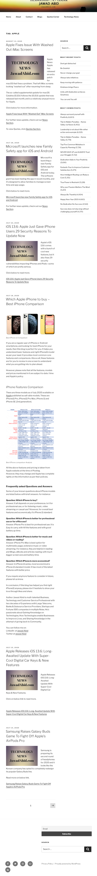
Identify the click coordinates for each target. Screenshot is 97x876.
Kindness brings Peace (69, 87)
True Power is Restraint (69, 182)
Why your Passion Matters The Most (75, 187)
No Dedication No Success (71, 204)
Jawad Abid (22, 631)
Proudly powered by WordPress (67, 864)
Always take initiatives (69, 77)
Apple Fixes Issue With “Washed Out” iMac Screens (30, 114)
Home (8, 17)
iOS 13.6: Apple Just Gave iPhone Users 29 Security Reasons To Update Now (30, 231)
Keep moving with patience (71, 82)
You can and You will (68, 99)
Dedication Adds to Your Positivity (73, 160)
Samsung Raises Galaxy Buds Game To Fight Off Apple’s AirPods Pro (28, 736)
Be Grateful (65, 68)
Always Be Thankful (68, 194)
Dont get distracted (68, 63)
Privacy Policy (47, 864)
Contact (29, 17)
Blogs (39, 17)
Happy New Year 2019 (69, 199)
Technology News (71, 17)
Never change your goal (70, 73)
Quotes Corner (53, 17)
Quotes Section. (33, 129)
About (18, 17)
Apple (9, 395)
